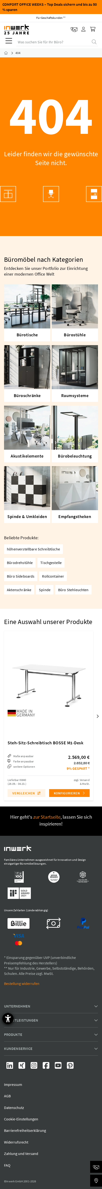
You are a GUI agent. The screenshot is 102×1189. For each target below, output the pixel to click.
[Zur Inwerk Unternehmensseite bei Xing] (22, 1067)
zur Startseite (46, 817)
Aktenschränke (19, 589)
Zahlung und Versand (21, 1153)
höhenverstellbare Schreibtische (33, 549)
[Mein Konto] (83, 29)
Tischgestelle (51, 562)
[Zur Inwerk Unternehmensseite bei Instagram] (34, 1067)
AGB (7, 1095)
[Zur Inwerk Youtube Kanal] (58, 1067)
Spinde (45, 589)
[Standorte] (96, 1181)
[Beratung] (96, 1167)
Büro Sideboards (20, 576)
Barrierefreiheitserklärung (25, 1130)
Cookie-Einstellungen (21, 1119)
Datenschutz (14, 1107)
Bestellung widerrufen (21, 983)
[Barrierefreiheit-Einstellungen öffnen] (8, 1018)
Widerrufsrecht (16, 1142)
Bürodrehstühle (20, 562)
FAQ (7, 1165)
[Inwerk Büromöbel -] (9, 53)
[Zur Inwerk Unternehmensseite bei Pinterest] (70, 1067)
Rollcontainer (53, 576)
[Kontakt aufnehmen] (74, 29)
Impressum (13, 1084)
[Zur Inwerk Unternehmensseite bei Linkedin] (10, 1067)
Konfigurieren (67, 793)
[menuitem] (8, 42)
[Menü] (9, 42)
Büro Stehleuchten (73, 589)
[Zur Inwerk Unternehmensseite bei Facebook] (46, 1067)
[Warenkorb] (93, 29)
